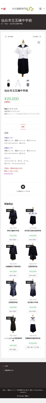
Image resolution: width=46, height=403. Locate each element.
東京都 (34, 264)
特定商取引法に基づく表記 (25, 390)
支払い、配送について (9, 390)
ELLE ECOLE (30, 114)
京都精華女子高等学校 (13, 266)
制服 (18, 111)
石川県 (34, 299)
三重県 (15, 228)
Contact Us (23, 392)
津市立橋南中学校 (13, 231)
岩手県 (31, 228)
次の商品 (35, 36)
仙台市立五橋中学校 (16, 24)
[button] (39, 42)
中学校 (37, 114)
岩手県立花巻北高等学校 (33, 231)
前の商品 (10, 36)
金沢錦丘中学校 (33, 302)
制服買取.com (9, 370)
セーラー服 (14, 114)
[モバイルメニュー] (40, 9)
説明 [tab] (23, 127)
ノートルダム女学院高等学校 (13, 339)
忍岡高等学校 (32, 266)
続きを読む (13, 239)
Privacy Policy (38, 390)
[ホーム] (2, 24)
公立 (9, 114)
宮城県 (14, 111)
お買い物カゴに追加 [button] (33, 347)
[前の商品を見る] (5, 36)
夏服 (20, 114)
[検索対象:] (43, 9)
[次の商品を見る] (40, 36)
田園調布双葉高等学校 (32, 338)
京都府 (15, 264)
